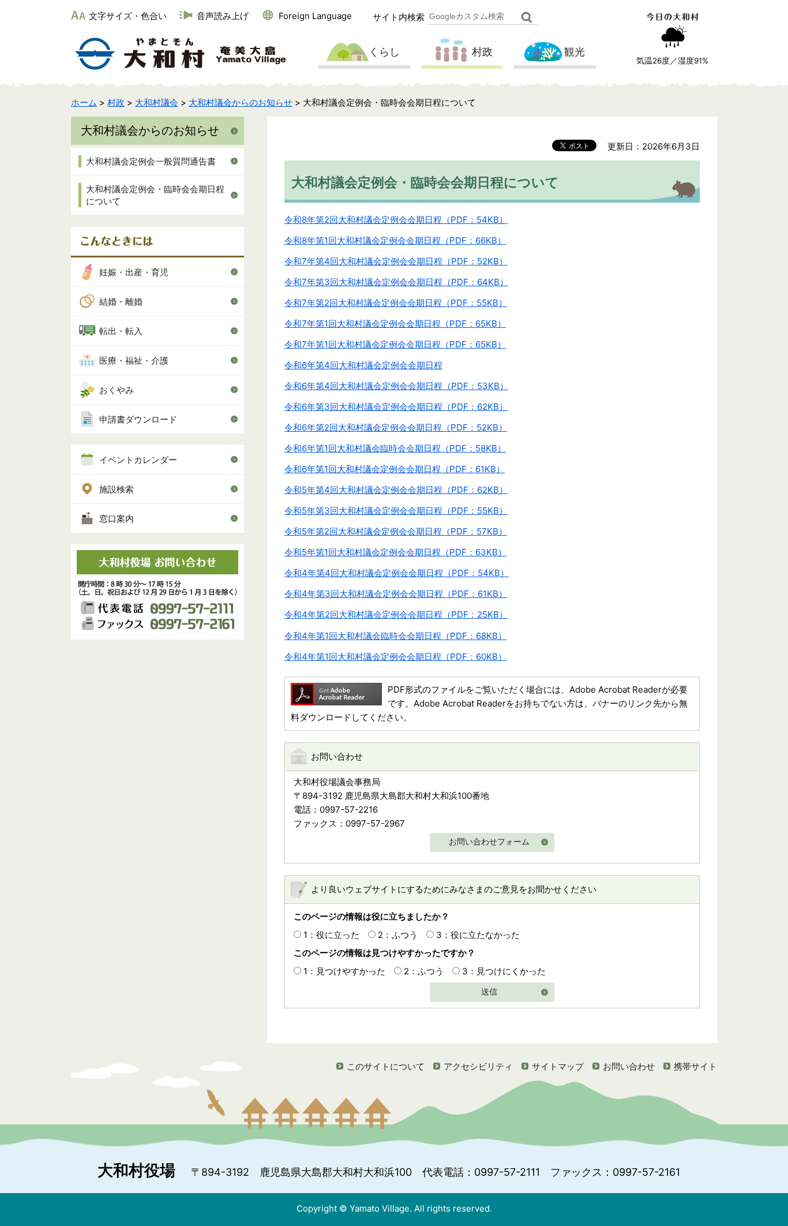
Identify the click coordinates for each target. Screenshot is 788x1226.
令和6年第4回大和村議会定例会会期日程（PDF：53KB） (396, 385)
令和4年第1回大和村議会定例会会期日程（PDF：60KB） (395, 656)
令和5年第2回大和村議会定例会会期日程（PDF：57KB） (395, 531)
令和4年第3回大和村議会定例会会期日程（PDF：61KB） (395, 593)
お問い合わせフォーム (489, 842)
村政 (482, 52)
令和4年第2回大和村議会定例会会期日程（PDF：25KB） (396, 614)
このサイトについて (386, 1066)
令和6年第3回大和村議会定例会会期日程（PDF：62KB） (396, 406)
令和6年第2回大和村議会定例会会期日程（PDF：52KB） (395, 427)
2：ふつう (398, 934)
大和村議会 (156, 102)
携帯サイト (695, 1066)
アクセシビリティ (478, 1066)
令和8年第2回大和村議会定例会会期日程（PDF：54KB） (396, 219)
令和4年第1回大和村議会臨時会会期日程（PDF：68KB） (395, 635)
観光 (574, 52)
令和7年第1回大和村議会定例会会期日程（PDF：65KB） (395, 323)
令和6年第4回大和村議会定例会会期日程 (363, 365)
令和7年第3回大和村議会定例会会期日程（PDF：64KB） (396, 281)
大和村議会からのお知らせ (240, 102)
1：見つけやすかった (344, 971)
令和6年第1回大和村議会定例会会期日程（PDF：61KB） (394, 469)
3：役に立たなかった (478, 934)
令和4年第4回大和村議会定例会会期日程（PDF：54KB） (396, 572)
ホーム (84, 102)
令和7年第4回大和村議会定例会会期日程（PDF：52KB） (396, 261)
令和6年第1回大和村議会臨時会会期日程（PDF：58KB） (395, 448)
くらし (384, 52)
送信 (489, 992)
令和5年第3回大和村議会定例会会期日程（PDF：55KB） (396, 510)
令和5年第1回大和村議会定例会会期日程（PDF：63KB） (395, 552)
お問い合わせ (629, 1066)
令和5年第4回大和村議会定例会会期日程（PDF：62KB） (396, 489)
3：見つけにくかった (504, 971)
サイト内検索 (399, 17)
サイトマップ (558, 1066)
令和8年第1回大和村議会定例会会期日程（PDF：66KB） (395, 240)
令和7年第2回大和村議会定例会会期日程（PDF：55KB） (395, 302)
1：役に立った (331, 934)
